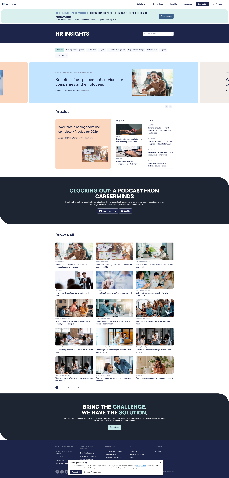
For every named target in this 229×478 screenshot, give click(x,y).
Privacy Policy (141, 466)
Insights (173, 4)
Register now (166, 16)
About (132, 446)
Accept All (76, 472)
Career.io (158, 451)
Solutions (141, 4)
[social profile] (57, 472)
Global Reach (158, 4)
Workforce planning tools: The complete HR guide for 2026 (79, 129)
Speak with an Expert (137, 454)
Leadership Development (88, 456)
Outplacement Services (64, 446)
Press (132, 458)
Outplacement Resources (113, 451)
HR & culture (91, 50)
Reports (163, 50)
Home (57, 73)
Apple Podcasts (109, 211)
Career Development (87, 459)
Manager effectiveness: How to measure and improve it (160, 153)
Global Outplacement (62, 457)
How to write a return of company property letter (126, 162)
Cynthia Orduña (85, 90)
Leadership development (116, 50)
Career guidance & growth (75, 50)
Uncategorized (62, 56)
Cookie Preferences (92, 472)
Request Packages (61, 463)
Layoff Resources (111, 454)
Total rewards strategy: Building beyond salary (157, 164)
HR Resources (110, 446)
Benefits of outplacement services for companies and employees (89, 82)
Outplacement (152, 50)
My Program (218, 4)
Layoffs (102, 50)
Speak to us (114, 427)
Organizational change (136, 50)
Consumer (158, 446)
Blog (63, 73)
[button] (166, 107)
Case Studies (59, 460)
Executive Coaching (87, 453)
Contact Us (202, 4)
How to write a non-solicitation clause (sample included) (129, 140)
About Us (188, 4)
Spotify (127, 211)
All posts (60, 50)
